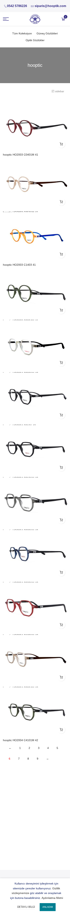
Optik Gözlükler (35, 40)
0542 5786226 (17, 6)
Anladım (47, 907)
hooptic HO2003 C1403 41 (19, 264)
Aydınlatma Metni (52, 897)
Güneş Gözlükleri (47, 33)
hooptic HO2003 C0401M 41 (20, 154)
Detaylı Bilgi (26, 906)
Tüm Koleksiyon (22, 33)
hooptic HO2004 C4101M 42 (20, 740)
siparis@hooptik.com (50, 6)
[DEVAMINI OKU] (61, 144)
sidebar (59, 91)
